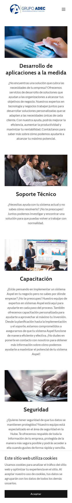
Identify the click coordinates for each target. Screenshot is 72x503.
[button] (63, 9)
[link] (26, 9)
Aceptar (36, 493)
